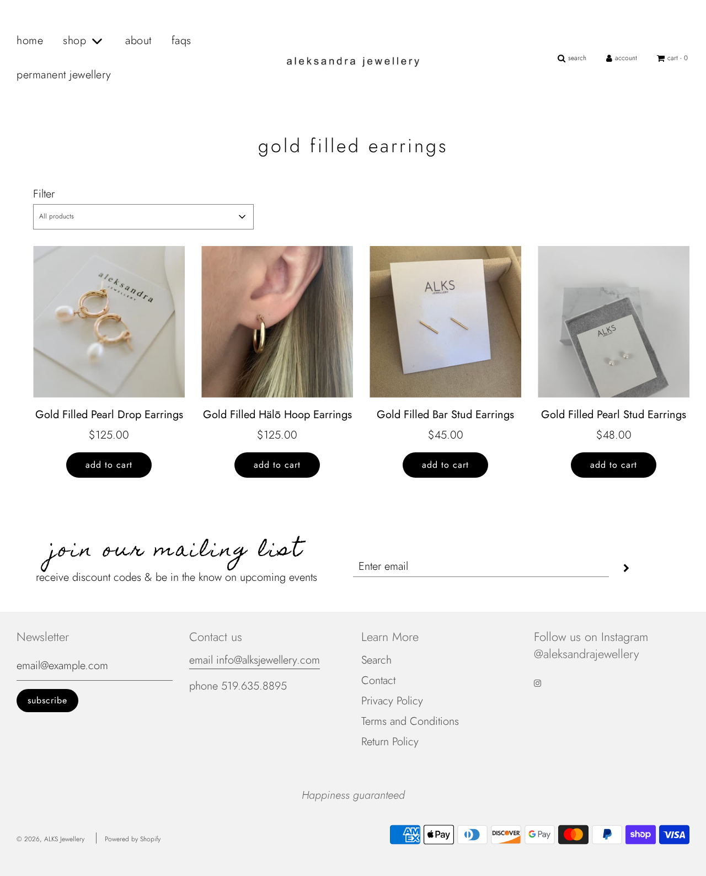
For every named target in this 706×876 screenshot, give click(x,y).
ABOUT (138, 41)
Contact (378, 680)
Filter (44, 194)
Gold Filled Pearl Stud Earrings (613, 415)
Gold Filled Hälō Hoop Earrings (277, 415)
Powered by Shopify (133, 839)
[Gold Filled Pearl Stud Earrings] (613, 322)
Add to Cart (108, 464)
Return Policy (390, 742)
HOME (30, 41)
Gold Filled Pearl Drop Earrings (109, 415)
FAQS (181, 41)
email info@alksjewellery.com (254, 660)
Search (376, 660)
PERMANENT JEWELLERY (64, 75)
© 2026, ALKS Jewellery (50, 839)
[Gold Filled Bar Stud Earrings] (445, 322)
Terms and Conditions (410, 721)
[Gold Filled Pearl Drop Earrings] (109, 322)
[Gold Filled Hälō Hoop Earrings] (277, 322)
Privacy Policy (392, 701)
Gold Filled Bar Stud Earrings (445, 415)
